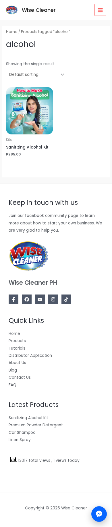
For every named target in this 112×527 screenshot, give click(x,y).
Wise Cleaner (39, 10)
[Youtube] (40, 299)
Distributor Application (30, 355)
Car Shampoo (22, 432)
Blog (13, 370)
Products (17, 341)
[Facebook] (13, 299)
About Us (17, 362)
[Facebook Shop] (27, 299)
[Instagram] (53, 299)
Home (12, 31)
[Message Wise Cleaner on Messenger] (99, 514)
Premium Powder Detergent (36, 425)
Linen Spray (20, 439)
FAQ (12, 385)
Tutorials (17, 348)
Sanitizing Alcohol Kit (28, 418)
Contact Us (20, 377)
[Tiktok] (66, 299)
